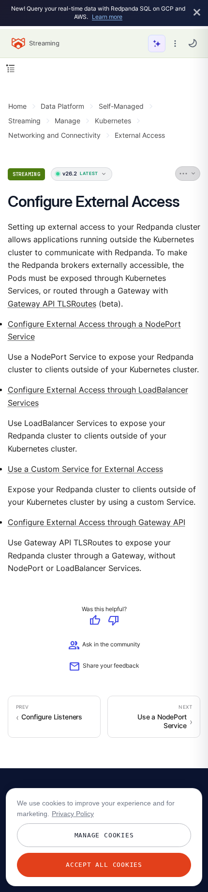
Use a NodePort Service (162, 721)
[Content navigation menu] (10, 68)
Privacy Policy (73, 814)
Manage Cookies (104, 835)
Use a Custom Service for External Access (85, 469)
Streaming (24, 121)
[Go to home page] (18, 43)
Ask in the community (104, 645)
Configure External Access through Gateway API (96, 522)
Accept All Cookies (104, 864)
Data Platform (62, 106)
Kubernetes (113, 121)
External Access (140, 135)
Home (17, 106)
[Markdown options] (188, 173)
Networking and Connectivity (54, 135)
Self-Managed (121, 106)
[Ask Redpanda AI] (156, 43)
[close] (197, 12)
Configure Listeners (51, 717)
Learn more (107, 16)
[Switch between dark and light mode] (192, 43)
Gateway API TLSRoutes (52, 303)
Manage (67, 121)
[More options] (175, 43)
